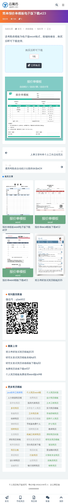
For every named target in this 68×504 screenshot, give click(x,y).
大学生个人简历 (34, 408)
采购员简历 (52, 460)
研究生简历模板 (52, 440)
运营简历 (34, 460)
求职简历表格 (15, 440)
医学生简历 (15, 403)
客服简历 (15, 413)
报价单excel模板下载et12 (47, 227)
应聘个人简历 (52, 419)
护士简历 (52, 424)
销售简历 (52, 466)
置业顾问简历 (52, 450)
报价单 (5, 19)
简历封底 (34, 450)
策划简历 (52, 445)
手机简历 (20, 501)
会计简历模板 (52, 398)
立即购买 (35, 65)
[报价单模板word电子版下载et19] (17, 202)
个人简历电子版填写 (18, 485)
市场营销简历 (52, 413)
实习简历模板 (52, 408)
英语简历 (15, 455)
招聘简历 (15, 429)
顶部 (61, 501)
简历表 (34, 501)
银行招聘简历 (34, 466)
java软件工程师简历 (15, 393)
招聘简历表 (34, 429)
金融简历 (15, 466)
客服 (48, 501)
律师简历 (15, 424)
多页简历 (15, 408)
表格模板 (29, 29)
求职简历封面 (52, 434)
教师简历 (52, 429)
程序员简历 (15, 445)
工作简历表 (34, 413)
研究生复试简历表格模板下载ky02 (23, 363)
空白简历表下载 (34, 445)
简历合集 (15, 450)
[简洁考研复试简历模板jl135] (50, 255)
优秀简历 (34, 398)
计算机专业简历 (52, 455)
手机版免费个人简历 (34, 424)
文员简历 (15, 434)
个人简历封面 (52, 392)
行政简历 (34, 455)
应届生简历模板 (34, 419)
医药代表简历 (34, 403)
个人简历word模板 (34, 393)
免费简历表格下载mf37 (18, 369)
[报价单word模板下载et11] (17, 255)
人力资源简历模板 (15, 398)
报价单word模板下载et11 (15, 280)
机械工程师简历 (34, 434)
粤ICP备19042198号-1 (38, 485)
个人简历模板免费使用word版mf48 (24, 374)
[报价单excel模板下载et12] (50, 202)
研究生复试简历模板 (34, 440)
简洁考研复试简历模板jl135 (48, 280)
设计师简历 (15, 460)
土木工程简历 (52, 403)
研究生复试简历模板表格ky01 (21, 357)
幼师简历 (15, 419)
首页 (20, 29)
